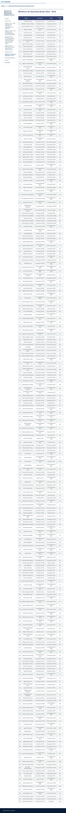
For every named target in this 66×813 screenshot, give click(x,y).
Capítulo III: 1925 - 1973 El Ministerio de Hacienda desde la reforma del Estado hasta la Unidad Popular (10, 40)
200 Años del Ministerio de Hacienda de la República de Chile (21, 6)
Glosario (7, 60)
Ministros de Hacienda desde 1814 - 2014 (10, 55)
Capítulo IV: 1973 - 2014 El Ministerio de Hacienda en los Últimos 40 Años (10, 47)
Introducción (8, 21)
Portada (3, 6)
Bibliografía (7, 62)
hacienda (5, 1)
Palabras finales (8, 52)
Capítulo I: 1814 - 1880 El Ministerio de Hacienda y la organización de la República (10, 26)
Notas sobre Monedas (10, 57)
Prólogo (7, 18)
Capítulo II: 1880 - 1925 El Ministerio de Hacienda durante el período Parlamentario (10, 32)
